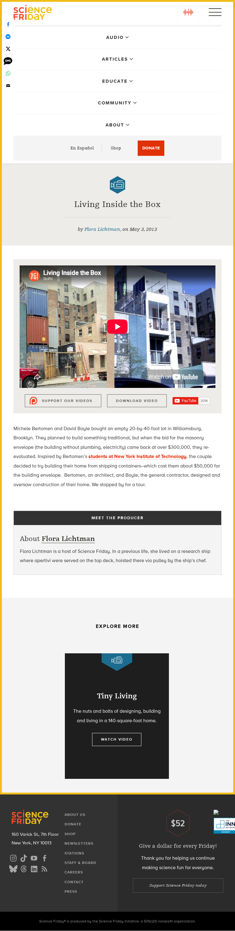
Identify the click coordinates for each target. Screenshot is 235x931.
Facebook (8, 24)
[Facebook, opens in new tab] (44, 857)
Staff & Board (80, 863)
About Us (75, 815)
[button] (188, 12)
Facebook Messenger (8, 37)
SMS (8, 61)
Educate (115, 81)
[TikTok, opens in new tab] (23, 857)
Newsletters (79, 843)
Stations (74, 853)
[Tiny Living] (117, 716)
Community (115, 103)
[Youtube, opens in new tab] (34, 857)
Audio (115, 37)
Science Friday (32, 13)
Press (71, 891)
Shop (116, 148)
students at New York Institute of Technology (137, 456)
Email (8, 86)
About (115, 125)
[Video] (117, 185)
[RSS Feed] (44, 868)
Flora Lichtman (102, 229)
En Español (82, 148)
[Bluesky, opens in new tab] (13, 868)
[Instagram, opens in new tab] (13, 857)
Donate (151, 148)
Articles (115, 59)
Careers (74, 872)
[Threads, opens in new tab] (23, 868)
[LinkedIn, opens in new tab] (34, 868)
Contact (74, 882)
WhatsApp (8, 73)
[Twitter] (8, 49)
